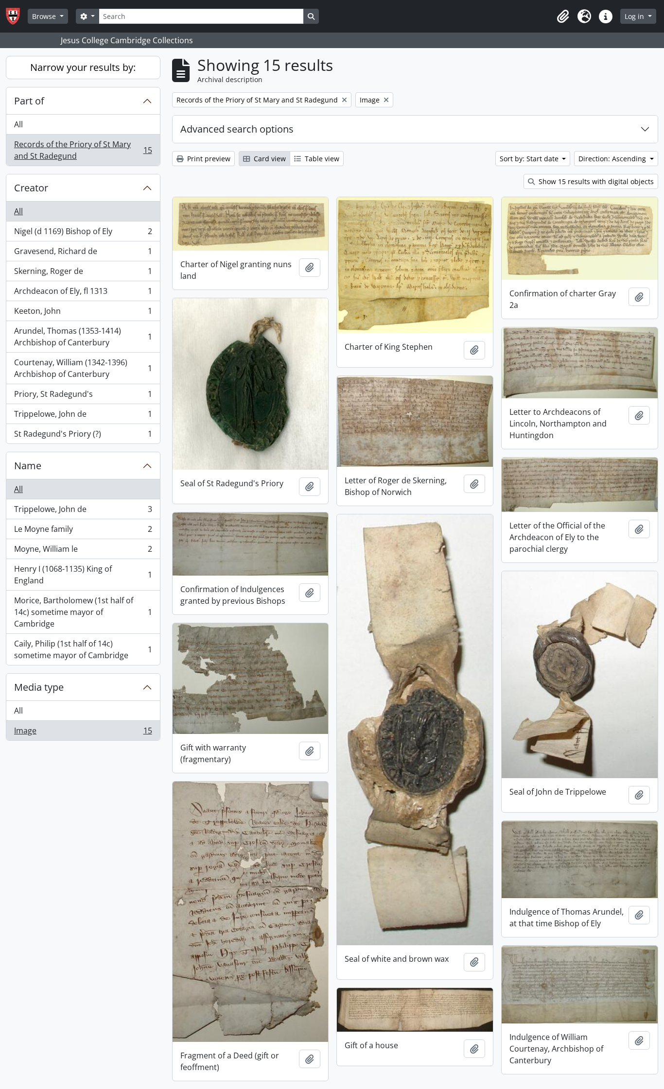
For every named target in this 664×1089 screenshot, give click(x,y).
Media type (39, 687)
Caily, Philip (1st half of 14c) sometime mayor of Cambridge (83, 649)
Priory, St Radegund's (83, 396)
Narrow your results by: (83, 67)
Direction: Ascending (613, 158)
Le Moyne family (83, 531)
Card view (269, 158)
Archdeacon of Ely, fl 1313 (83, 293)
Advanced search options (237, 129)
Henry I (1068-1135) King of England (83, 574)
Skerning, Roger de (83, 273)
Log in (635, 16)
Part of (29, 100)
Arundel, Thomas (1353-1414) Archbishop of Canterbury (83, 336)
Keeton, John (83, 313)
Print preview (207, 158)
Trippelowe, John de (83, 416)
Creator (31, 187)
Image (83, 732)
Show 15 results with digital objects (595, 181)
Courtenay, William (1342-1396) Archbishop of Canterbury (83, 368)
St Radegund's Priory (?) (83, 435)
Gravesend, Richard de (83, 253)
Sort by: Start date (530, 158)
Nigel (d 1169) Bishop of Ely (83, 233)
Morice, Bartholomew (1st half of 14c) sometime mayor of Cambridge (83, 612)
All (18, 124)
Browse (45, 16)
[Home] (17, 16)
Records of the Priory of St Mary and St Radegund (83, 150)
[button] (563, 16)
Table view (321, 158)
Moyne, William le (83, 551)
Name (27, 465)
